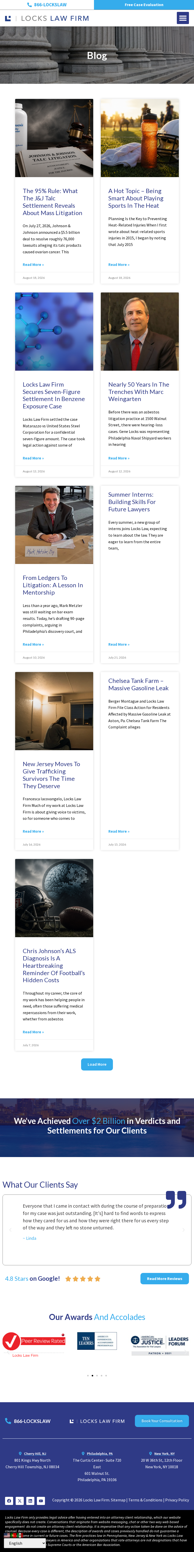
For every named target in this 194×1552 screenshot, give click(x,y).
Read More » (33, 264)
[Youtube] (41, 1501)
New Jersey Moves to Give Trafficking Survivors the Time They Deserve (51, 774)
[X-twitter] (20, 1501)
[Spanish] (20, 1534)
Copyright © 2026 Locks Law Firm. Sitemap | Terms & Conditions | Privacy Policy (120, 1499)
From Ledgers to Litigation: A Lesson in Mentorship (53, 585)
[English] (7, 1534)
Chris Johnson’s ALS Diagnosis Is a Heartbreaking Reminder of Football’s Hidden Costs (54, 965)
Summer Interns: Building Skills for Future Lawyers (132, 502)
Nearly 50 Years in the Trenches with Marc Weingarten (138, 392)
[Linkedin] (30, 1501)
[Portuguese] (13, 1534)
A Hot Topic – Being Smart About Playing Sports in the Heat (135, 198)
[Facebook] (9, 1501)
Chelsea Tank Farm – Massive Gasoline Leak (138, 684)
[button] (183, 18)
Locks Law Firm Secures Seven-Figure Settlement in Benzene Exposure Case (54, 395)
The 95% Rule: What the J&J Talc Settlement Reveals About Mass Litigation (52, 201)
